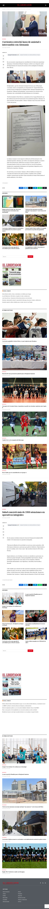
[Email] (3, 61)
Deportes (4, 339)
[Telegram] (3, 64)
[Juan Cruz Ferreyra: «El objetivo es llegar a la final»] (13, 616)
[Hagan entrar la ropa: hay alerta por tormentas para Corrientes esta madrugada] (13, 202)
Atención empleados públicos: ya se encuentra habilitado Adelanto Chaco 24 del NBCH (20, 707)
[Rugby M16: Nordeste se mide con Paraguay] (24, 855)
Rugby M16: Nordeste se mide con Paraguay (13, 871)
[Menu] (3, 5)
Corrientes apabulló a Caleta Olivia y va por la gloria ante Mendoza (19, 341)
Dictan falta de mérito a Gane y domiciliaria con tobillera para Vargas (16, 294)
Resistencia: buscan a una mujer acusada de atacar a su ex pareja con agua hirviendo (20, 711)
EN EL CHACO (7, 291)
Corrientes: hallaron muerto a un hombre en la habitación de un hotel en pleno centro (12, 230)
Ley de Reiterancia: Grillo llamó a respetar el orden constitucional (16, 296)
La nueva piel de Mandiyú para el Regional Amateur (33, 595)
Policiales (4, 837)
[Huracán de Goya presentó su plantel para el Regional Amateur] (24, 357)
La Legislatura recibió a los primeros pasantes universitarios (34, 248)
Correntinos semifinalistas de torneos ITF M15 (35, 624)
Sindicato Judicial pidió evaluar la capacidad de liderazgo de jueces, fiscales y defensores (21, 300)
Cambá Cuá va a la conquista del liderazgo (13, 440)
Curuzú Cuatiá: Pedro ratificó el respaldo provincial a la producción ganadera (35, 229)
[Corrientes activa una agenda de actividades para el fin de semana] (13, 239)
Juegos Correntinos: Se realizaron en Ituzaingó (11, 607)
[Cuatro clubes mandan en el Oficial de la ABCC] (36, 634)
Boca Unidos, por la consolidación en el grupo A (14, 472)
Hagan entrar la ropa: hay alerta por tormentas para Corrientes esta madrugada (11, 211)
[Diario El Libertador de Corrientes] (24, 5)
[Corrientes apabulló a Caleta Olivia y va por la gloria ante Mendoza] (24, 325)
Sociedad (4, 509)
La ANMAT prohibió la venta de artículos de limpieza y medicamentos (16, 705)
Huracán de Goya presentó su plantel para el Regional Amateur (18, 373)
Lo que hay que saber (7, 579)
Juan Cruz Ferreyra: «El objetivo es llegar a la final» (12, 624)
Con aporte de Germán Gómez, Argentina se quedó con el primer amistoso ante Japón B (24, 407)
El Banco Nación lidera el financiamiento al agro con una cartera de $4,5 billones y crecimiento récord (23, 703)
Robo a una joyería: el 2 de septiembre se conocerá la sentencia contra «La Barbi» (19, 709)
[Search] (45, 5)
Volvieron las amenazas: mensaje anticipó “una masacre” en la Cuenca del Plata (35, 211)
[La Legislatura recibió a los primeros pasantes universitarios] (36, 239)
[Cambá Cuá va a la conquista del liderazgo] (24, 424)
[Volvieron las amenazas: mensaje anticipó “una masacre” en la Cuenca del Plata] (36, 202)
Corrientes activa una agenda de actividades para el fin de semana (10, 248)
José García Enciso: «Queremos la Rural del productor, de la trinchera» (17, 298)
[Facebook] (3, 56)
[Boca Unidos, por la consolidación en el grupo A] (24, 456)
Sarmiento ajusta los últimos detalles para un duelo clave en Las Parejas (17, 302)
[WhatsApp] (3, 67)
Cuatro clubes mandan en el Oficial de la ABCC (35, 642)
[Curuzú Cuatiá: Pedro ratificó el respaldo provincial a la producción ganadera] (36, 221)
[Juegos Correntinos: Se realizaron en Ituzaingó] (13, 599)
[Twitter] (3, 59)
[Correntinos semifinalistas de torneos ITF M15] (36, 616)
